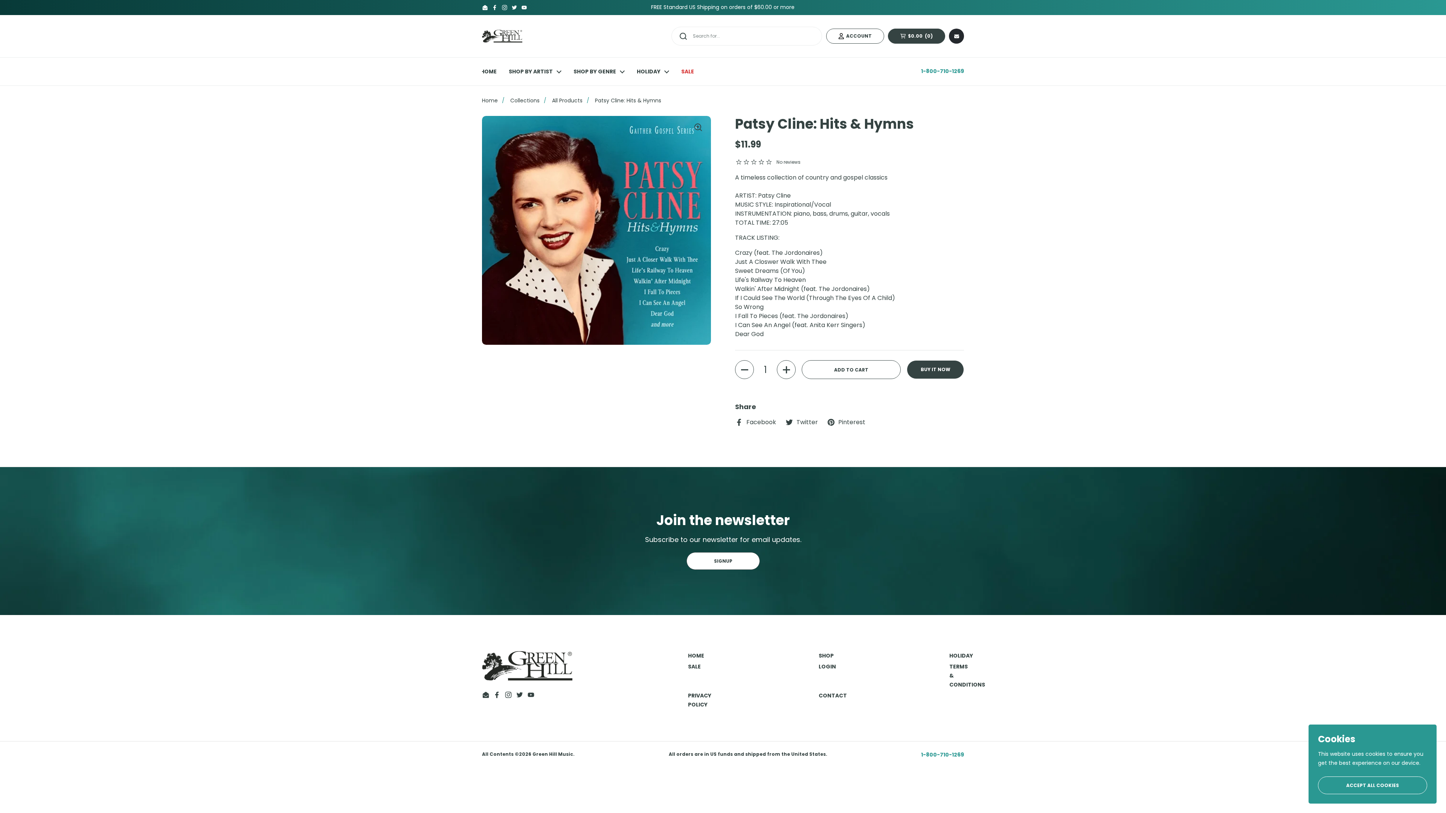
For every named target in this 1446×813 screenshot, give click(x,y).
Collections (525, 100)
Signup (723, 561)
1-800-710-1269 (942, 71)
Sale (694, 666)
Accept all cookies (1372, 785)
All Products (567, 100)
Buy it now (935, 369)
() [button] (925, 37)
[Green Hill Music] (502, 36)
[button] (744, 369)
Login (827, 666)
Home (490, 100)
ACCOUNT (859, 36)
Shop (826, 655)
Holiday (961, 655)
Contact (833, 695)
